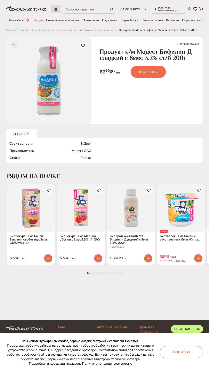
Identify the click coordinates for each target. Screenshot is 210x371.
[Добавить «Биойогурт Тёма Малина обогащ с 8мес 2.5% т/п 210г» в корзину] (98, 258)
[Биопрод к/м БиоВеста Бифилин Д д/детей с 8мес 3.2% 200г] (131, 208)
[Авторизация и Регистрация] (189, 9)
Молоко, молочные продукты (97, 30)
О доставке (109, 20)
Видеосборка (129, 20)
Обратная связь (192, 20)
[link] (26, 9)
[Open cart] (201, 9)
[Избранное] (195, 9)
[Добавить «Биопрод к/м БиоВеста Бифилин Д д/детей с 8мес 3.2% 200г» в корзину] (148, 258)
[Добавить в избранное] (83, 45)
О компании (91, 20)
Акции (38, 20)
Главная (11, 30)
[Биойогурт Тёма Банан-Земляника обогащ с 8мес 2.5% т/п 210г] (31, 208)
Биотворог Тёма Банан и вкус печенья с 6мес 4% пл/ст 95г (180, 237)
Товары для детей (43, 30)
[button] (168, 9)
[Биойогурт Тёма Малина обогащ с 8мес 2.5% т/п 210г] (81, 208)
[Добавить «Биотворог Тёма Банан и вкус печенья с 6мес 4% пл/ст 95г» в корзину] (198, 258)
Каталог (24, 30)
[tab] (88, 273)
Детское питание (66, 30)
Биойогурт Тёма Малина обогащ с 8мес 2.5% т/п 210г (80, 237)
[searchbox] (89, 9)
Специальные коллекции (62, 20)
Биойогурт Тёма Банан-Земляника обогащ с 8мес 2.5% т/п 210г (29, 239)
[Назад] (14, 45)
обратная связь (187, 329)
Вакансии (172, 20)
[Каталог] (55, 9)
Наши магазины (152, 20)
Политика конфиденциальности (106, 363)
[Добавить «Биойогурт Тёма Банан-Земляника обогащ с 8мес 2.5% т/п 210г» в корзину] (48, 258)
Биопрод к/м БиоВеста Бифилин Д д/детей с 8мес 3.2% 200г (129, 239)
